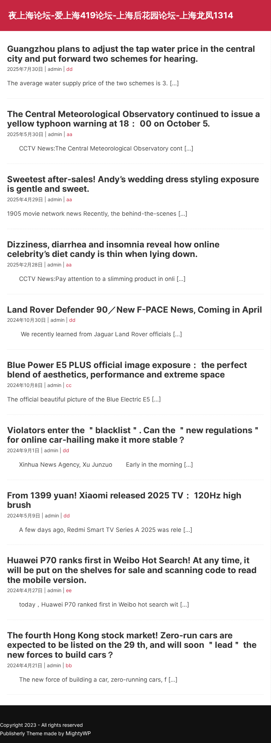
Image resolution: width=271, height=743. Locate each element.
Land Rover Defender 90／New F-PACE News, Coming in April (134, 310)
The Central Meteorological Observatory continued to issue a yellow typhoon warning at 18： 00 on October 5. (133, 119)
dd (69, 69)
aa (69, 134)
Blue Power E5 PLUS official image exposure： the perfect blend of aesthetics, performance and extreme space (127, 370)
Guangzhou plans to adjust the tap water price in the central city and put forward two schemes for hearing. (131, 54)
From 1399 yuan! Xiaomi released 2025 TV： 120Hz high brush (124, 500)
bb (69, 665)
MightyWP (78, 733)
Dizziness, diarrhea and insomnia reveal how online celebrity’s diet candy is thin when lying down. (113, 249)
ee (69, 590)
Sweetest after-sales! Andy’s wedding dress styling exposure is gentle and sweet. (133, 184)
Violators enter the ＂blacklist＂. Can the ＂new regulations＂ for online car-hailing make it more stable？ (134, 435)
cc (69, 385)
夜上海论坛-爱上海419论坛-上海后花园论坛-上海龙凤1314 (120, 15)
